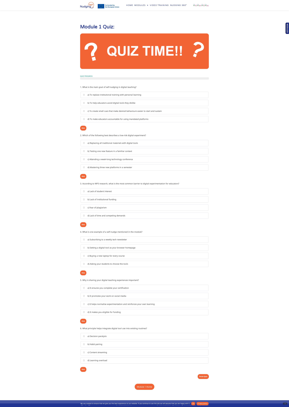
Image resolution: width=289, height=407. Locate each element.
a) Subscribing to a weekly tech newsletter (107, 239)
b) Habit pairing (94, 344)
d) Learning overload (97, 360)
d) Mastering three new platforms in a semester (109, 167)
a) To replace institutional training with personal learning (114, 94)
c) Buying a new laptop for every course (106, 255)
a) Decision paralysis (97, 336)
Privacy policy (202, 403)
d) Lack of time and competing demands (106, 215)
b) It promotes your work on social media (106, 296)
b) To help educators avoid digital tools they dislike (111, 102)
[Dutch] (195, 5)
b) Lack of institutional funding (101, 199)
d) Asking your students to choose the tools (107, 263)
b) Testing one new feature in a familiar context (109, 151)
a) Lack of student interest (99, 191)
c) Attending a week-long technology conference (110, 159)
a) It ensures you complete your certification (108, 288)
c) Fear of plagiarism (97, 207)
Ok (193, 403)
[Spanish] (207, 5)
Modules (139, 5)
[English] (199, 5)
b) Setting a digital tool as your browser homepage (111, 247)
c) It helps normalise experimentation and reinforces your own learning (121, 304)
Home (129, 5)
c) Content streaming (97, 352)
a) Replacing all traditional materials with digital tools (112, 143)
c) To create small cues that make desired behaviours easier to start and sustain (124, 111)
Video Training (159, 5)
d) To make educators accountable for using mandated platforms (117, 119)
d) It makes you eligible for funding (104, 312)
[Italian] (203, 5)
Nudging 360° (178, 5)
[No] (285, 403)
